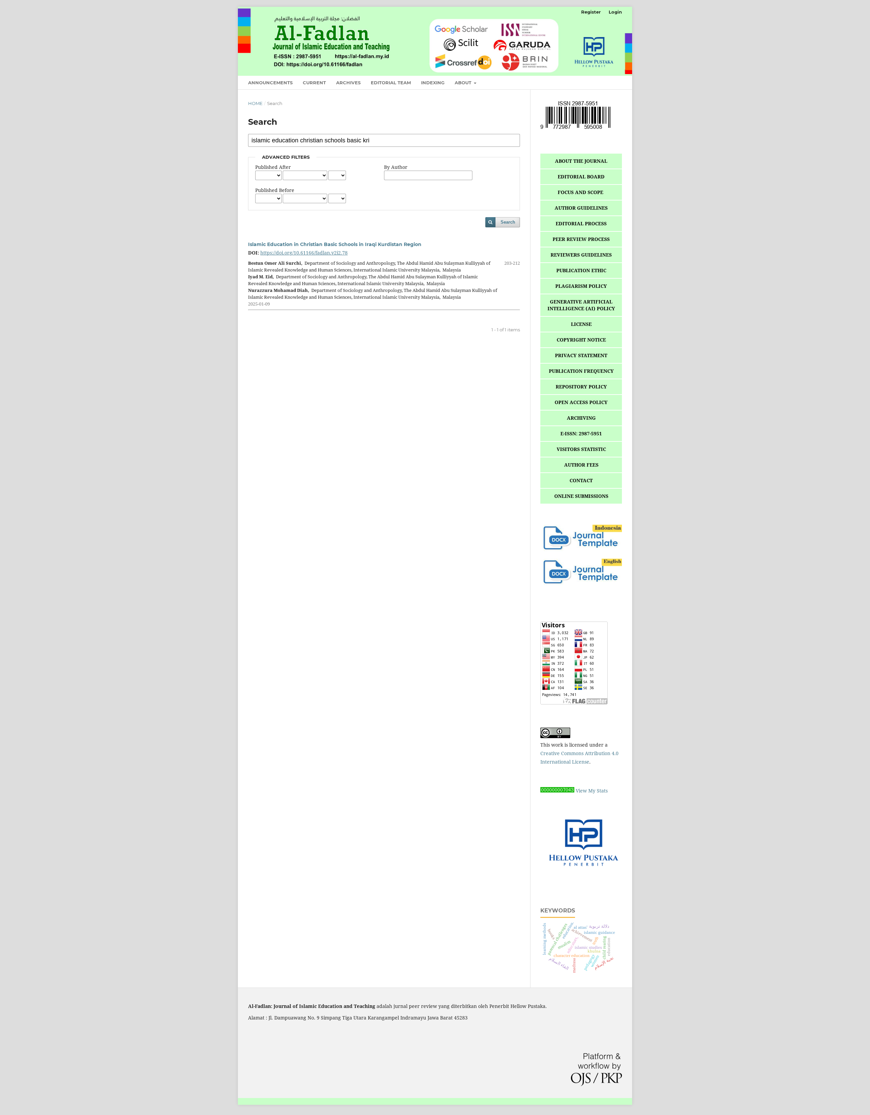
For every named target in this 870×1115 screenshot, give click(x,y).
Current (314, 82)
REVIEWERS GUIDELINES (581, 254)
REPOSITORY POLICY (581, 386)
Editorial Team (391, 82)
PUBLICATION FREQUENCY (581, 371)
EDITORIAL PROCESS (581, 223)
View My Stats (592, 790)
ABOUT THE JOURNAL (581, 161)
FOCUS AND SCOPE (581, 192)
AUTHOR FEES (581, 464)
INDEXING (433, 82)
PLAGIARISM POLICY (581, 286)
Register (591, 12)
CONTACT (581, 480)
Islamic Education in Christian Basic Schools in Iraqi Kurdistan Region (334, 244)
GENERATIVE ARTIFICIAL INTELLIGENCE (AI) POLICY (581, 305)
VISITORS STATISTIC (581, 449)
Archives (348, 82)
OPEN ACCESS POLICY (581, 402)
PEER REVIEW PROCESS (581, 239)
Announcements (270, 82)
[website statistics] (557, 790)
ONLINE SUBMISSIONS (581, 496)
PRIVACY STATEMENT (581, 355)
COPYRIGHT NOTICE (581, 339)
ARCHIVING (581, 418)
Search (508, 222)
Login (615, 12)
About (464, 82)
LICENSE (581, 324)
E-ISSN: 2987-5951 (581, 433)
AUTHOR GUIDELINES (581, 208)
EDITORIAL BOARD (581, 176)
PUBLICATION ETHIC (581, 270)
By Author (395, 167)
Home (255, 103)
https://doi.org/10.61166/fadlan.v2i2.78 (304, 252)
